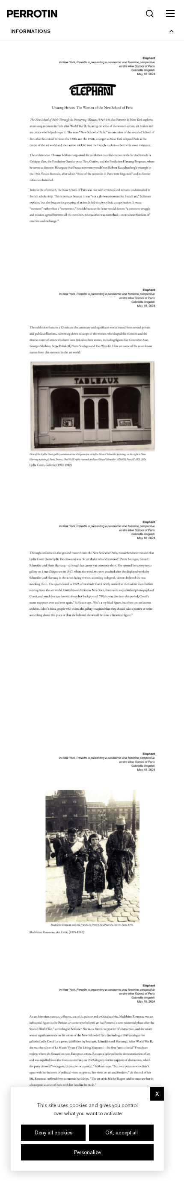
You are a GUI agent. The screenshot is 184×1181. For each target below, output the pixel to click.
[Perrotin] (32, 14)
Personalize (87, 1152)
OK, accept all (121, 1132)
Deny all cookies (53, 1132)
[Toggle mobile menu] (170, 14)
